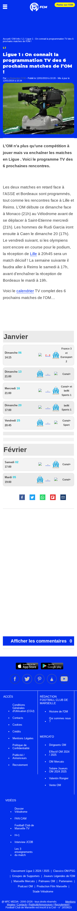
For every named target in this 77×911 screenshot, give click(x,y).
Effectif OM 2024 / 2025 (59, 753)
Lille (33, 254)
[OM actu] (38, 4)
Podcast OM (25, 886)
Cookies (17, 724)
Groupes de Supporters (26, 876)
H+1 (17, 835)
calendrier (25, 291)
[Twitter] (27, 682)
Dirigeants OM (57, 744)
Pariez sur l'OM (65, 5)
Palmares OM (47, 881)
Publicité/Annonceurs (41, 904)
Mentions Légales (23, 738)
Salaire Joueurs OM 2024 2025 (58, 770)
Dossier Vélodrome (21, 810)
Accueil (6, 39)
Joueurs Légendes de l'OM (59, 876)
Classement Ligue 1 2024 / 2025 (30, 870)
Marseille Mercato (24, 881)
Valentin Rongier (58, 778)
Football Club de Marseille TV (24, 827)
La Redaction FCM (16, 78)
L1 (23, 39)
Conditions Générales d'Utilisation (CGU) (23, 708)
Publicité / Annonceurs (20, 756)
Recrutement (20, 764)
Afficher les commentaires (41, 641)
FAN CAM (20, 818)
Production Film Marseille (52, 886)
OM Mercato (56, 761)
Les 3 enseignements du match (24, 852)
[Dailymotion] (52, 682)
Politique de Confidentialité (21, 747)
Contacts (18, 717)
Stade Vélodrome (43, 891)
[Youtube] (64, 682)
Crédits (17, 731)
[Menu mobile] (6, 7)
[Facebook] (15, 682)
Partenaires (65, 881)
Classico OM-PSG (64, 870)
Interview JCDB (24, 842)
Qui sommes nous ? (60, 720)
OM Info (16, 39)
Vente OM (55, 785)
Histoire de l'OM (58, 711)
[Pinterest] (40, 682)
